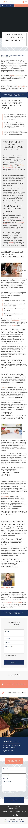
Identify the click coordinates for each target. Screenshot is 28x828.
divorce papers (21, 218)
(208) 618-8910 (22, 86)
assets (14, 325)
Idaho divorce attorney (16, 75)
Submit (14, 662)
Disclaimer (7, 821)
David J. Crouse (5, 496)
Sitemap (22, 821)
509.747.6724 (21, 811)
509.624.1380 (9, 751)
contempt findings (16, 320)
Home (2, 55)
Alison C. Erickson (5, 587)
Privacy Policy (15, 821)
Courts (11, 242)
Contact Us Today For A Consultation (14, 95)
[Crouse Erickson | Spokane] (7, 2)
